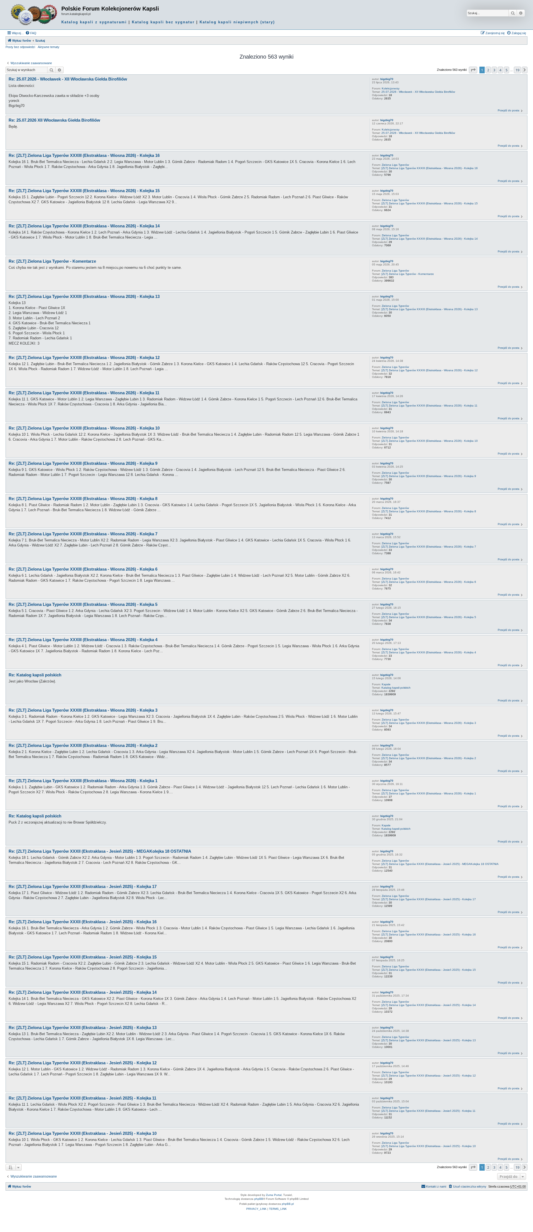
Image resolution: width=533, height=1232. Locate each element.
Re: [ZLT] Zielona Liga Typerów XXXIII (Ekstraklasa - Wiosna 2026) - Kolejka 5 (83, 604)
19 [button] (517, 69)
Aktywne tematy (48, 47)
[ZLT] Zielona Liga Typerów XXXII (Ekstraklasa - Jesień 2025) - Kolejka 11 (428, 1110)
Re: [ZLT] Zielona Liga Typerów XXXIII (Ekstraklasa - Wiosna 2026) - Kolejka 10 (84, 428)
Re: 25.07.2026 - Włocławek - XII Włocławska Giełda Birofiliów (68, 79)
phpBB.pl (288, 1203)
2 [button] (488, 69)
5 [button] (506, 69)
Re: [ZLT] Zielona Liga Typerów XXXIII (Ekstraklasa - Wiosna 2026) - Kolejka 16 (84, 155)
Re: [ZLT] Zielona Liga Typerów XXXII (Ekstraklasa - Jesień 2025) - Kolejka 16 (83, 921)
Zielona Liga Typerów (395, 164)
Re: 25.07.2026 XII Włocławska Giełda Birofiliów (54, 120)
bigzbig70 (386, 79)
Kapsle (386, 684)
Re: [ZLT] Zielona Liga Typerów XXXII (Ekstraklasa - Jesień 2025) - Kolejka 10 (83, 1133)
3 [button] (494, 69)
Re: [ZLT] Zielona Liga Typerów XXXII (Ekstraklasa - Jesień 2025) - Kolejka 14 (83, 992)
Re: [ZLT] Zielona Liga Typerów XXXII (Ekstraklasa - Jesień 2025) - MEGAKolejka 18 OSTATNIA (100, 851)
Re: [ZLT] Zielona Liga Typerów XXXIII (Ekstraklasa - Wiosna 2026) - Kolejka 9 (83, 463)
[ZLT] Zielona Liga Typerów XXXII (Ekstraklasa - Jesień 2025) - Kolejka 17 (428, 899)
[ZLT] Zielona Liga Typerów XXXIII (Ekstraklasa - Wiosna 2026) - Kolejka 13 (429, 309)
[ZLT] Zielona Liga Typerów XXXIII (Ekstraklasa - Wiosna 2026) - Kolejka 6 (428, 581)
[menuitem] (30, 33)
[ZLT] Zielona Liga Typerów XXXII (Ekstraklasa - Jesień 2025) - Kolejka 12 (428, 1075)
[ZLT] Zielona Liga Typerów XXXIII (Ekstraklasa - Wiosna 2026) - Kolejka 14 (429, 238)
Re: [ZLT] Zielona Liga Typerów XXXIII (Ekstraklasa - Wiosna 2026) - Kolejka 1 (83, 780)
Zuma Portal (273, 1194)
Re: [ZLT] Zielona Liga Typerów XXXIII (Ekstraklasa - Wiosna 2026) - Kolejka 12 (84, 357)
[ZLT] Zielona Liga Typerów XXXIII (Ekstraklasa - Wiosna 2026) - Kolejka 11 (429, 405)
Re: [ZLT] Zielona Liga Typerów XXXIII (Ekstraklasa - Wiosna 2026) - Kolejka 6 (83, 569)
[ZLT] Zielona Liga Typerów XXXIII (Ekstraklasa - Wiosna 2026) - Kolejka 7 (428, 546)
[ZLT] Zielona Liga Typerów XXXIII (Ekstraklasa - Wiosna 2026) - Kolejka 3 (428, 722)
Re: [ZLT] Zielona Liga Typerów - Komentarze (52, 261)
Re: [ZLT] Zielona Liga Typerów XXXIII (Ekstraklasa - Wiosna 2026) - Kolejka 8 (83, 498)
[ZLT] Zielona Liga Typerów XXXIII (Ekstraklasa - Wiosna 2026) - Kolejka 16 (429, 168)
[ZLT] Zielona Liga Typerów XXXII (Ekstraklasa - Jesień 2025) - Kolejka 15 (428, 969)
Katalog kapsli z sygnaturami (94, 22)
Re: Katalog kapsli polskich (35, 675)
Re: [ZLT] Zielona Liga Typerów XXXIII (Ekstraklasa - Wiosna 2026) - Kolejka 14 (84, 226)
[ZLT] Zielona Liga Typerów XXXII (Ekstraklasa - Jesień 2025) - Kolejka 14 (428, 1005)
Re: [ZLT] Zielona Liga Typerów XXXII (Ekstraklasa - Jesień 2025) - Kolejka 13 (83, 1027)
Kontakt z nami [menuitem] (436, 1186)
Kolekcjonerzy (390, 88)
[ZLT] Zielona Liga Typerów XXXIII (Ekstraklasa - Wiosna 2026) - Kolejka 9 (428, 476)
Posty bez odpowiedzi (20, 47)
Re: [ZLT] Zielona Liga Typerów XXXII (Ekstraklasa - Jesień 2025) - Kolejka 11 (82, 1098)
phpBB (258, 1198)
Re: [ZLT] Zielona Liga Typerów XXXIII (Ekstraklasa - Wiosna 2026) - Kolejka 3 (83, 710)
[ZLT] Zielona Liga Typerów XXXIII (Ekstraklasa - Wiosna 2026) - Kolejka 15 (429, 203)
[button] (473, 70)
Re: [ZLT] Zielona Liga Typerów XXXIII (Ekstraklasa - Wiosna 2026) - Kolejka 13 (84, 296)
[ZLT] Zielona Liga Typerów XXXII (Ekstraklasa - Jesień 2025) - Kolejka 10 (428, 1146)
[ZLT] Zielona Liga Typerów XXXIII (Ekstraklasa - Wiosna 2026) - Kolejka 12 (429, 370)
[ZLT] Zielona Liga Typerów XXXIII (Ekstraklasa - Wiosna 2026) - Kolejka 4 (428, 652)
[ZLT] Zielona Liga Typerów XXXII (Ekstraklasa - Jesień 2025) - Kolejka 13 (428, 1040)
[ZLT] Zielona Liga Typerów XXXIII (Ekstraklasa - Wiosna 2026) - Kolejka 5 (428, 617)
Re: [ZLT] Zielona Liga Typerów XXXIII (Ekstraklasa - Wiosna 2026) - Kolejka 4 (83, 639)
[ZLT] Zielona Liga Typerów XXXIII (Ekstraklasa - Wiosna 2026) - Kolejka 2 (428, 758)
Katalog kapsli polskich (396, 687)
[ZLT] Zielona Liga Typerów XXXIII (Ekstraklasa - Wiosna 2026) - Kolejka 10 (429, 440)
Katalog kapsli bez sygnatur (163, 22)
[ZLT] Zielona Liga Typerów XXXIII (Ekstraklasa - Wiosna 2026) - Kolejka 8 (428, 511)
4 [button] (500, 69)
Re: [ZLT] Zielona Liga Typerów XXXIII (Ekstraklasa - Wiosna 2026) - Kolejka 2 (83, 745)
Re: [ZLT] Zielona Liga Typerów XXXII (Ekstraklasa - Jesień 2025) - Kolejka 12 (83, 1062)
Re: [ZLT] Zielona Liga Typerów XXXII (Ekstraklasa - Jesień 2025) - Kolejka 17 (83, 886)
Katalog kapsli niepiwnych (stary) (237, 22)
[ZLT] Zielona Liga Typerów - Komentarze (407, 273)
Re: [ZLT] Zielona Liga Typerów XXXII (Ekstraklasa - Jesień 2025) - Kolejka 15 (83, 957)
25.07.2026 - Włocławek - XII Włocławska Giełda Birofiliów (418, 91)
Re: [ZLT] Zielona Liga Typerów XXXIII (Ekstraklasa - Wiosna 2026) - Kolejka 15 (84, 190)
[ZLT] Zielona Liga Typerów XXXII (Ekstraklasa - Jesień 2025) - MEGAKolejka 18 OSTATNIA (440, 863)
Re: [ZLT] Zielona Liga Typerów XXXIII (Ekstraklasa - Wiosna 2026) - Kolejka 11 (84, 392)
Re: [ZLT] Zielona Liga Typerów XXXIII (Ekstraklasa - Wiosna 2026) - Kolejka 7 (83, 533)
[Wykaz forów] (34, 14)
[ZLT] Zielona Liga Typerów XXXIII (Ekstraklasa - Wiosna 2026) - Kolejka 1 (428, 793)
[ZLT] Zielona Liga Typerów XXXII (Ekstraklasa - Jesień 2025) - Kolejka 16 (428, 934)
